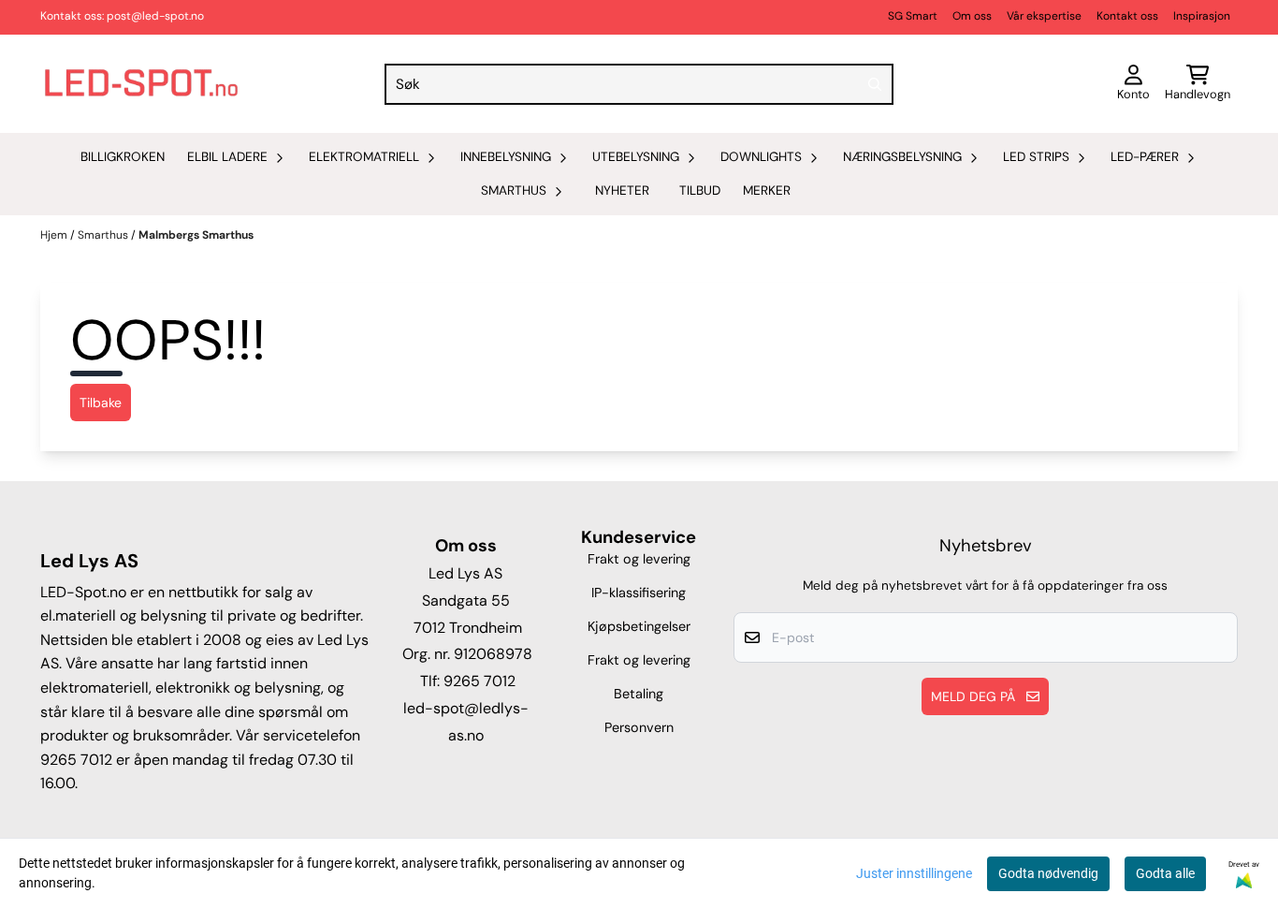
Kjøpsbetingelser (639, 626)
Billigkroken (122, 157)
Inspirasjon (1201, 15)
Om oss (972, 15)
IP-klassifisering (638, 592)
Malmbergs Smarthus (196, 234)
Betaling (638, 693)
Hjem (55, 234)
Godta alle (1165, 873)
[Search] (874, 84)
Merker (767, 190)
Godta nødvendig (1048, 873)
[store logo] (141, 83)
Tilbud (699, 190)
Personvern (639, 727)
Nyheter (622, 190)
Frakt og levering (639, 558)
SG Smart (912, 15)
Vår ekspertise (1044, 15)
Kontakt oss (1127, 15)
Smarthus (104, 234)
